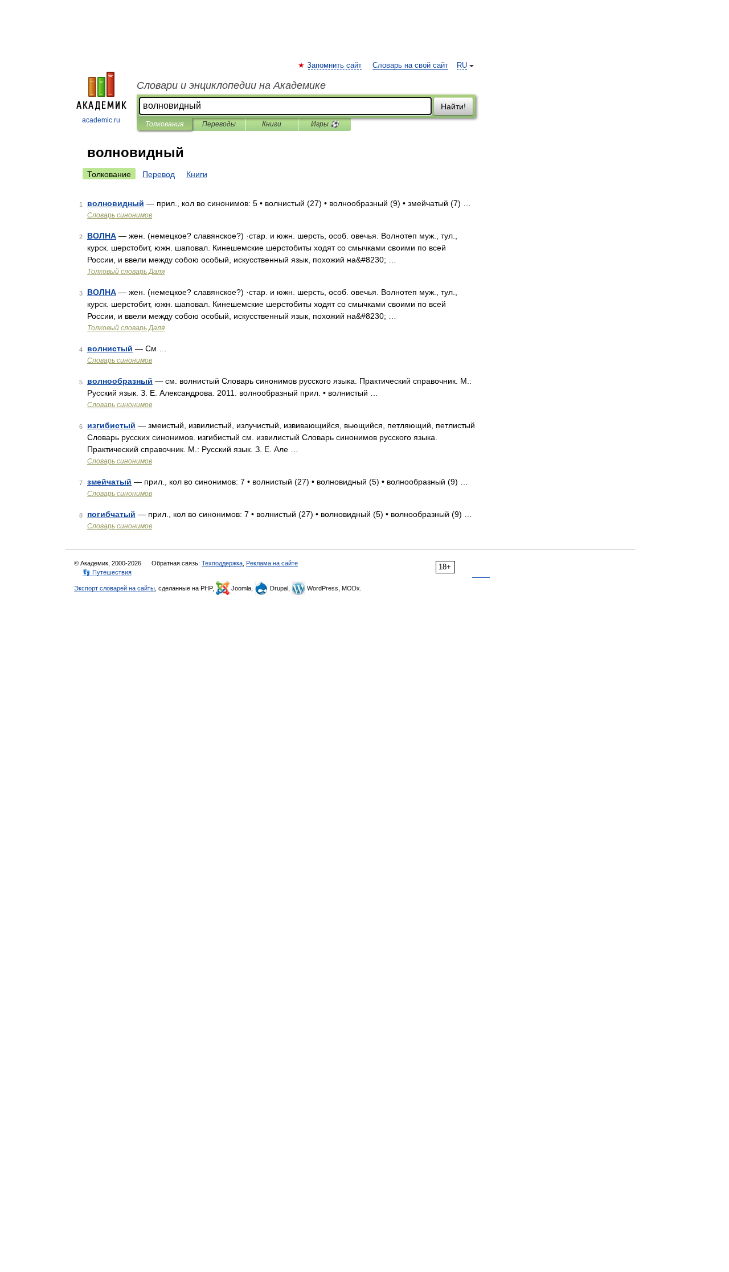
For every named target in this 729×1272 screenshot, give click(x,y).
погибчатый (111, 514)
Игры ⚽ (325, 124)
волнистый (110, 348)
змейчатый (109, 481)
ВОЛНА (101, 235)
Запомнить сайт (335, 65)
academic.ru (101, 120)
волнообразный (120, 380)
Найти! (453, 106)
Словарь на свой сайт (410, 65)
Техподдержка (222, 563)
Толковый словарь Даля (126, 272)
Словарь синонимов (119, 215)
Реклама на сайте (272, 563)
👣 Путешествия (107, 572)
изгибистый (111, 425)
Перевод (158, 174)
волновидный (115, 203)
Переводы (219, 124)
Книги (271, 124)
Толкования (164, 124)
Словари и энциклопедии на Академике (231, 85)
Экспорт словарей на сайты (114, 588)
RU (462, 65)
